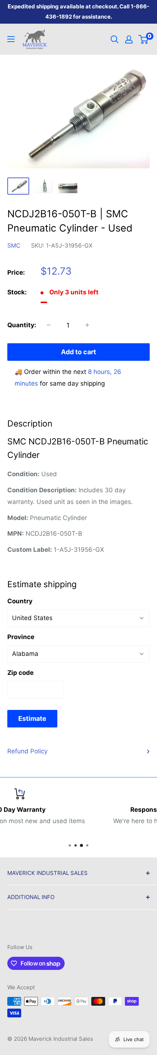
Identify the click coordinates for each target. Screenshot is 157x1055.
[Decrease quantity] (48, 325)
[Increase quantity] (87, 325)
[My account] (129, 39)
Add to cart (78, 352)
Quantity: (21, 325)
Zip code (20, 672)
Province (20, 637)
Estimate (32, 718)
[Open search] (115, 39)
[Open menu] (11, 39)
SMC (13, 245)
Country (19, 601)
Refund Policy (27, 751)
